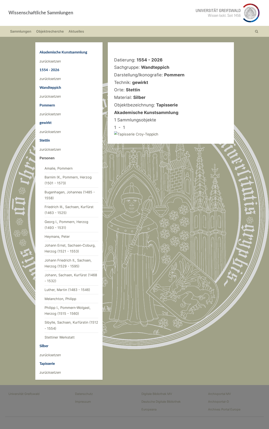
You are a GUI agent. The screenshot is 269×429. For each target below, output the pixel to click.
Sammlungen (20, 31)
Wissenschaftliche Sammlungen (40, 13)
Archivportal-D (218, 401)
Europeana (149, 409)
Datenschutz (84, 394)
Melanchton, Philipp (60, 299)
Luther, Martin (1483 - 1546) (67, 290)
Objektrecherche (50, 31)
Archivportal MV (219, 394)
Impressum (83, 401)
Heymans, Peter (57, 236)
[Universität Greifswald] (185, 13)
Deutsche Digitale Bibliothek (161, 401)
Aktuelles (76, 31)
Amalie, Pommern (59, 168)
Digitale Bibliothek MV (156, 394)
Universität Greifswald (24, 394)
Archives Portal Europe (224, 409)
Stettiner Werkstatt (60, 337)
